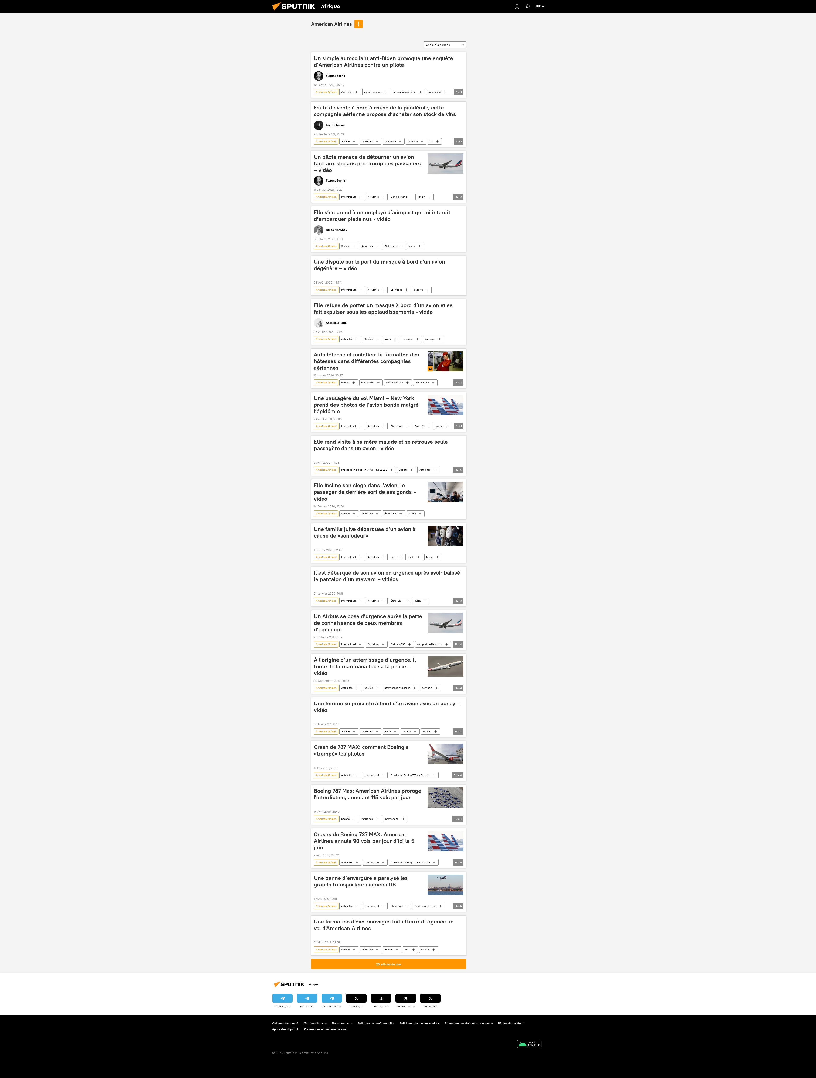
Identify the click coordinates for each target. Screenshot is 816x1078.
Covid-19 (413, 141)
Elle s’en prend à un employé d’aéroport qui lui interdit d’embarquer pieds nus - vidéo (382, 215)
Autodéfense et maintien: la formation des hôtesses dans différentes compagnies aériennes (366, 361)
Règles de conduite (511, 1023)
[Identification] (517, 6)
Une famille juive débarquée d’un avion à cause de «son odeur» (365, 532)
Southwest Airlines (425, 906)
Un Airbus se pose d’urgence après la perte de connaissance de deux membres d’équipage (368, 623)
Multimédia (367, 382)
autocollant (434, 92)
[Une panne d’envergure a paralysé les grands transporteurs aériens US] (445, 885)
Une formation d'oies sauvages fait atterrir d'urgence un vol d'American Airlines (384, 925)
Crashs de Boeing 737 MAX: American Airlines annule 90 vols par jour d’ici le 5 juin (364, 841)
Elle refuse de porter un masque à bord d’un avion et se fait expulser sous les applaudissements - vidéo (383, 308)
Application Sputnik (285, 1029)
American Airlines (331, 24)
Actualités (367, 141)
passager (430, 339)
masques (408, 339)
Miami (411, 246)
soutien (427, 731)
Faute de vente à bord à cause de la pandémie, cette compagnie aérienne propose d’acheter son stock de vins (385, 111)
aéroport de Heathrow (429, 644)
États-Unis (391, 246)
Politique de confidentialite (376, 1023)
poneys (407, 731)
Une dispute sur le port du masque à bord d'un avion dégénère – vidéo (379, 265)
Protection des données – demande (469, 1023)
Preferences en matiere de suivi (325, 1029)
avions (412, 513)
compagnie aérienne (404, 92)
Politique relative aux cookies (420, 1023)
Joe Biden (346, 92)
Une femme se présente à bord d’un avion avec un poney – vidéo (387, 706)
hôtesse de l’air (394, 382)
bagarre (418, 289)
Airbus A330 (398, 644)
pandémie (390, 141)
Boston (389, 949)
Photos (345, 382)
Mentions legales (315, 1023)
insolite (425, 949)
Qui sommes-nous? (285, 1023)
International (348, 196)
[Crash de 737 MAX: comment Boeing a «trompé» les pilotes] (445, 754)
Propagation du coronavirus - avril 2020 (364, 469)
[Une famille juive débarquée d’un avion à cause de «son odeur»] (445, 536)
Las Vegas (396, 289)
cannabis (427, 687)
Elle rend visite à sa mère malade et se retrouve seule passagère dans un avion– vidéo (381, 445)
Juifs (411, 557)
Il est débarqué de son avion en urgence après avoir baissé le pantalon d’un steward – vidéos (387, 576)
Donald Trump (399, 196)
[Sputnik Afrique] (295, 12)
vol (431, 141)
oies (407, 949)
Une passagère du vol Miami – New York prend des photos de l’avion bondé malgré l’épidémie (366, 405)
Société (345, 141)
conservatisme (372, 92)
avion (422, 196)
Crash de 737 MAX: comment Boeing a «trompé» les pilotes (361, 750)
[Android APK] (529, 1044)
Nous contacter (342, 1023)
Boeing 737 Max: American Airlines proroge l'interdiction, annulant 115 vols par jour (367, 794)
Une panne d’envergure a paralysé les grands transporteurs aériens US (361, 881)
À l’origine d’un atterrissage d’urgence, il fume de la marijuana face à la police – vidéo (365, 666)
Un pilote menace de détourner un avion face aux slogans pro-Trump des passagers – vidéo (367, 163)
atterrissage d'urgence (397, 687)
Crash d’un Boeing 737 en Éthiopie (410, 775)
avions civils (422, 382)
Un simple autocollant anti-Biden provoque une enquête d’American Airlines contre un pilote (383, 61)
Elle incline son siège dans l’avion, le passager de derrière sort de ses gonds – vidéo (365, 492)
